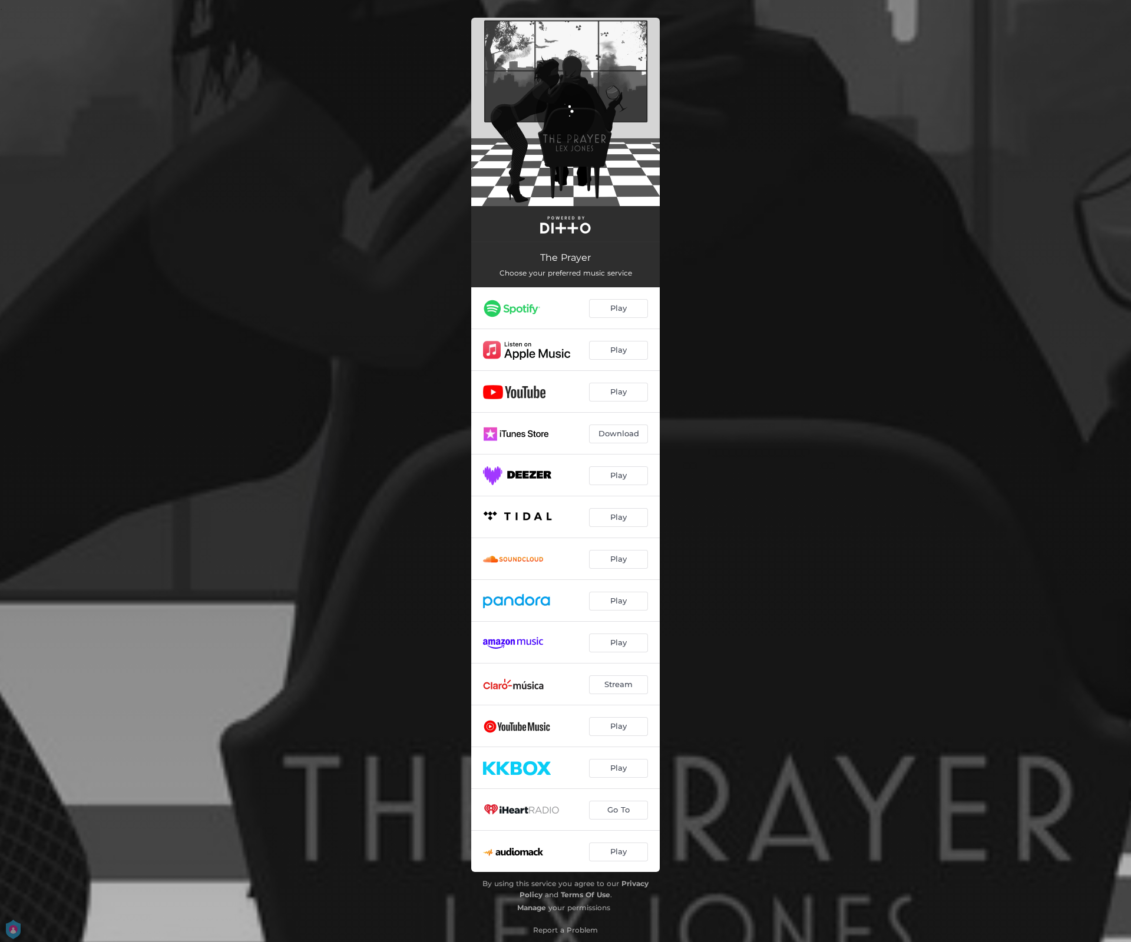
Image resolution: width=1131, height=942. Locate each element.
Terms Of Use (585, 894)
